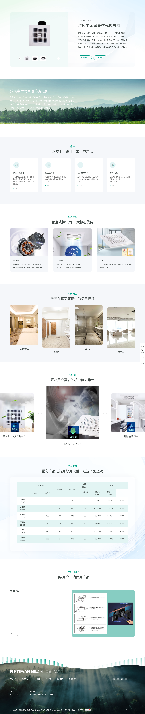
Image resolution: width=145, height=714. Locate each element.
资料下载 (100, 57)
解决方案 (25, 679)
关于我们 (37, 679)
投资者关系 (72, 679)
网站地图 (67, 710)
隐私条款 (74, 710)
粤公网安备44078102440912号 (53, 710)
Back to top (129, 710)
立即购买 (84, 57)
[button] (20, 58)
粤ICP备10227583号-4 (37, 710)
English (132, 679)
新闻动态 (48, 679)
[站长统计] (88, 710)
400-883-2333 (15, 694)
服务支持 (60, 679)
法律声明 (81, 710)
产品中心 (13, 679)
